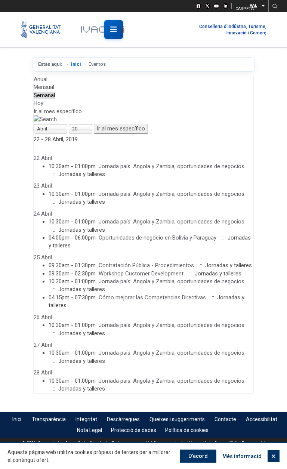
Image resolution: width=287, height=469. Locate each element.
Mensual (44, 87)
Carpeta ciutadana (236, 7)
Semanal (44, 95)
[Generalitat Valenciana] (44, 29)
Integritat (86, 419)
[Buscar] (45, 119)
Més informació (242, 456)
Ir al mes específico (58, 111)
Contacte (225, 419)
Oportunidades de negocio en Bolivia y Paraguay (157, 237)
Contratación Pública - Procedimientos (146, 265)
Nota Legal (89, 430)
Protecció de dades (133, 430)
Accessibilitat (261, 419)
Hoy (38, 103)
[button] (274, 6)
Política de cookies (187, 430)
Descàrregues (123, 419)
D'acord (198, 456)
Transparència (49, 419)
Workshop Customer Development (141, 273)
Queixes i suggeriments (177, 419)
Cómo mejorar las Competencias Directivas (152, 297)
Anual (40, 79)
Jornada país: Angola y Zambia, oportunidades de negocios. (172, 166)
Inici (76, 64)
